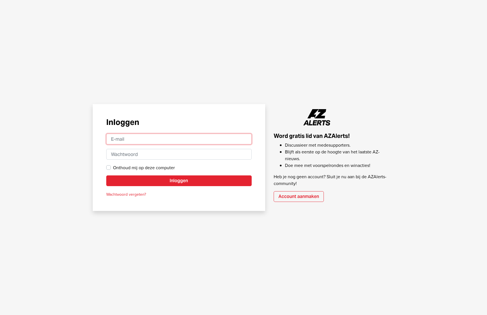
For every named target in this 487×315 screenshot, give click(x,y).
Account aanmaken (298, 196)
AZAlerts (317, 117)
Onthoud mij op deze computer (144, 167)
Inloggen (179, 181)
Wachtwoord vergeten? (126, 194)
